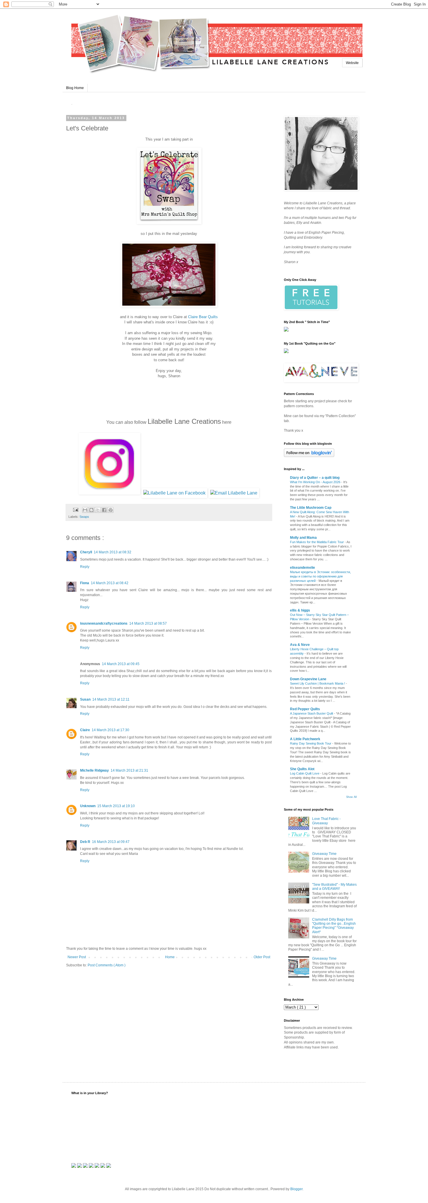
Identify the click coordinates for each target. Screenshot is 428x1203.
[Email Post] (75, 509)
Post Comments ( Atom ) (106, 965)
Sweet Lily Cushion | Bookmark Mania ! (318, 683)
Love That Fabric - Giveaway (326, 821)
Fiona (84, 583)
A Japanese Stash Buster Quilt (312, 713)
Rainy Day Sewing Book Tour (311, 743)
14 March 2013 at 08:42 (109, 583)
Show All (351, 796)
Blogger (296, 1189)
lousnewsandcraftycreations (104, 623)
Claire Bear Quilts (203, 317)
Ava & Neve (300, 645)
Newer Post (77, 957)
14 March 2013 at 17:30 (110, 730)
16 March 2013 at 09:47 (111, 842)
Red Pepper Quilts (305, 709)
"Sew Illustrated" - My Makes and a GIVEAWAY (334, 887)
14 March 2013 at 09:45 (120, 664)
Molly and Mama (303, 538)
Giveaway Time (324, 854)
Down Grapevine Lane (308, 679)
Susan (85, 699)
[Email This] (85, 510)
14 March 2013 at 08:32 (112, 552)
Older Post (262, 957)
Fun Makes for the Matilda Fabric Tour (317, 542)
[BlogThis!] (91, 510)
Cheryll (86, 552)
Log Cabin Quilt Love (305, 773)
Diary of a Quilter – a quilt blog (314, 478)
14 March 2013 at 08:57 (148, 623)
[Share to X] (98, 510)
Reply (84, 567)
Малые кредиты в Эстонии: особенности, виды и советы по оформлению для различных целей (320, 576)
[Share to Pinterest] (111, 510)
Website (352, 63)
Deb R (85, 842)
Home (170, 957)
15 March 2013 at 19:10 (116, 806)
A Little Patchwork (305, 739)
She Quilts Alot (302, 769)
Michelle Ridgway (94, 770)
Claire (85, 730)
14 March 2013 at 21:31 (129, 770)
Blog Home (75, 88)
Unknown (87, 806)
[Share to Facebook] (104, 510)
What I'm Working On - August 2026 (315, 482)
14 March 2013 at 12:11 (111, 699)
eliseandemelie (302, 568)
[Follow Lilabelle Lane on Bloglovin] (309, 456)
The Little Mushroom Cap (310, 508)
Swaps (84, 516)
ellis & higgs (300, 610)
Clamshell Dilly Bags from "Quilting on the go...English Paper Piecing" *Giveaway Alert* (334, 925)
